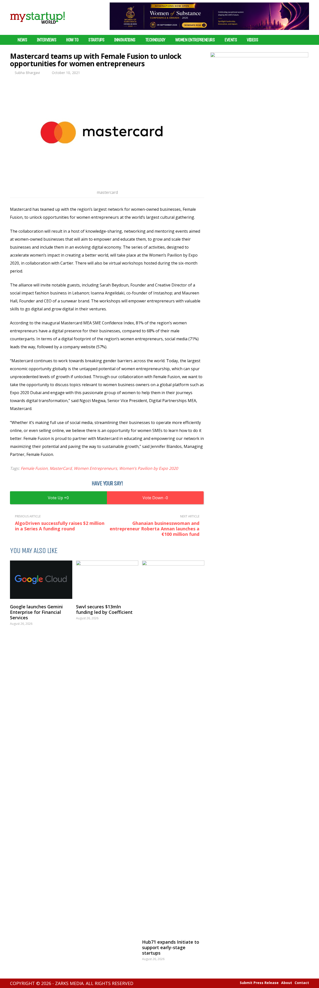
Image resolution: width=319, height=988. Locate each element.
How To (72, 39)
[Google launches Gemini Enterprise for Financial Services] (41, 580)
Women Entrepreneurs (195, 39)
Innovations (124, 39)
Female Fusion (34, 468)
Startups (96, 39)
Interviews (46, 39)
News (22, 39)
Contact (302, 983)
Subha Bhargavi (27, 72)
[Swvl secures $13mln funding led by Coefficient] (107, 580)
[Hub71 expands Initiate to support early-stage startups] (173, 747)
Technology (155, 39)
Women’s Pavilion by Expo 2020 (148, 468)
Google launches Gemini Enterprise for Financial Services (36, 612)
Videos (252, 39)
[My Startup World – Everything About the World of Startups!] (37, 27)
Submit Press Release (259, 983)
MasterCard (61, 468)
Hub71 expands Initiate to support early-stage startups (170, 947)
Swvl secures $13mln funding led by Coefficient (104, 609)
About (286, 983)
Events (231, 39)
